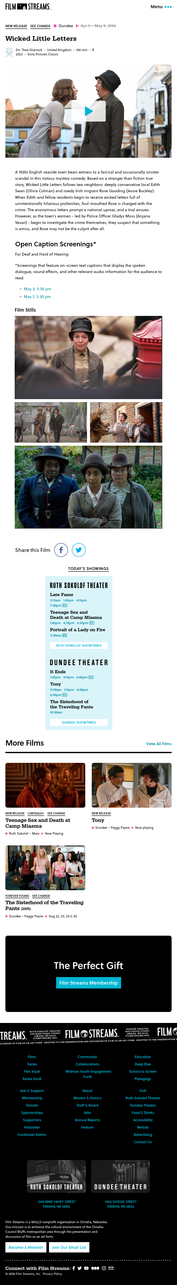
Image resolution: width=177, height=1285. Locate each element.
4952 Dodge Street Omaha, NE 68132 (120, 1204)
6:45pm (82, 677)
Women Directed (9, 52)
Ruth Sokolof (18, 833)
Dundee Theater (143, 1105)
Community (87, 1056)
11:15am (55, 600)
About (87, 1090)
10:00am (56, 712)
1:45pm (68, 600)
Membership (32, 1097)
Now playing (144, 827)
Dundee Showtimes (79, 722)
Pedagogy (143, 1078)
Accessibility (143, 1119)
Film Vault (32, 1071)
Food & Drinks (143, 1112)
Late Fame (61, 595)
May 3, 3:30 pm (37, 289)
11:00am (56, 635)
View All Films (159, 743)
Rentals (143, 1127)
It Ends (58, 672)
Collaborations (87, 1064)
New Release (16, 25)
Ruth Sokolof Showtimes (78, 645)
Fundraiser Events (32, 1134)
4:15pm (81, 600)
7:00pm (55, 605)
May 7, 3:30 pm (37, 296)
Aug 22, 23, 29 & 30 (63, 916)
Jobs (87, 1112)
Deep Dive (143, 1064)
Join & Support (32, 1090)
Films (32, 1056)
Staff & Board (87, 1105)
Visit (142, 1090)
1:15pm (69, 689)
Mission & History (87, 1097)
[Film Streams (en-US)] (29, 6)
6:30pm (82, 622)
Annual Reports (87, 1119)
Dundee (66, 25)
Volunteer (32, 1127)
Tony (55, 684)
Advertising (143, 1134)
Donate (32, 1105)
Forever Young (17, 896)
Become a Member (26, 1247)
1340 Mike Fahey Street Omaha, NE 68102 (56, 1204)
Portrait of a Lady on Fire (77, 630)
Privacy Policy (52, 1273)
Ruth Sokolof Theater (143, 1097)
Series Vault (31, 1078)
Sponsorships (32, 1112)
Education (143, 1056)
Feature (87, 1127)
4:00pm (82, 689)
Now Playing (54, 833)
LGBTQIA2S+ (36, 813)
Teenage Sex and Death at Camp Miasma (76, 615)
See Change (40, 25)
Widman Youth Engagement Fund (88, 1074)
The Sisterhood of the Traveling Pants (71, 704)
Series (32, 1064)
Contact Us (143, 1141)
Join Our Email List (69, 1247)
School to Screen (143, 1071)
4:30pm (68, 622)
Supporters (32, 1119)
